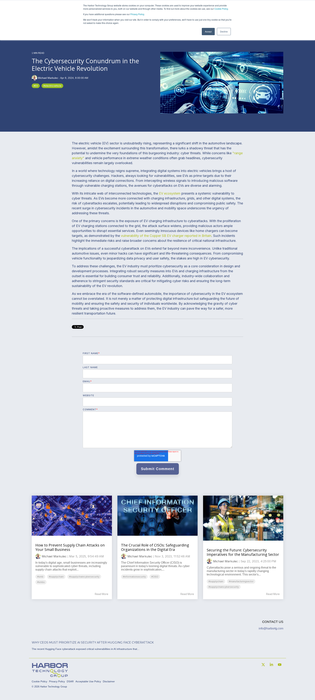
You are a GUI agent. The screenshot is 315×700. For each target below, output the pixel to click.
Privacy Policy (137, 14)
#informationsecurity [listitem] (134, 576)
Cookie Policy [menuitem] (39, 681)
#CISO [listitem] (154, 576)
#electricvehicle (52, 85)
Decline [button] (224, 31)
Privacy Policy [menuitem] (57, 681)
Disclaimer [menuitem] (109, 681)
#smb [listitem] (40, 576)
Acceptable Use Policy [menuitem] (88, 681)
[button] (263, 665)
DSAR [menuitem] (70, 681)
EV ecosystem (169, 193)
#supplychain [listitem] (56, 576)
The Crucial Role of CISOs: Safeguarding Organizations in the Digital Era (155, 547)
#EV (36, 85)
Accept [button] (208, 31)
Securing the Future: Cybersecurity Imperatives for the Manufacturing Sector (243, 552)
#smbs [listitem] (41, 582)
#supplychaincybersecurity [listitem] (84, 576)
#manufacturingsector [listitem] (241, 581)
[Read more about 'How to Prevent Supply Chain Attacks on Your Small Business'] (72, 516)
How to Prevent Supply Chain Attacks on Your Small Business (70, 547)
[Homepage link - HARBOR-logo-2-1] (50, 676)
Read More (101, 594)
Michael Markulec (48, 77)
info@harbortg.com (271, 628)
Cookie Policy (221, 8)
